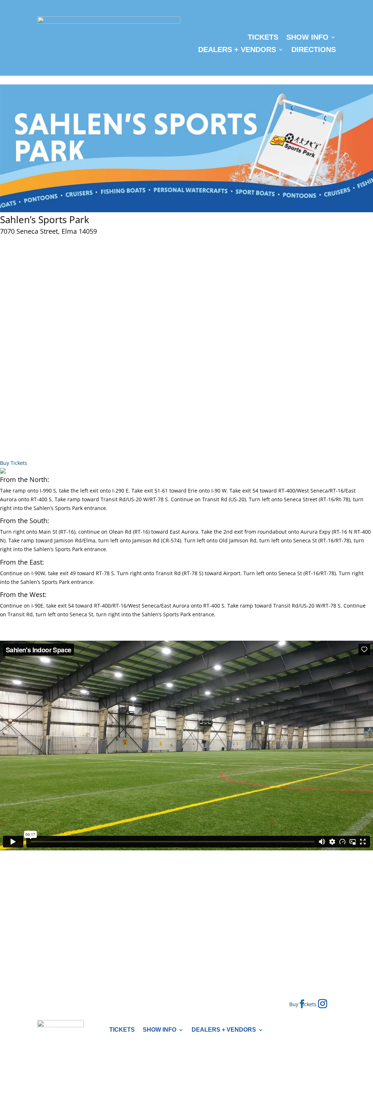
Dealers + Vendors (237, 50)
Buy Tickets (13, 462)
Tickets (263, 37)
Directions (313, 50)
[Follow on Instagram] (323, 1004)
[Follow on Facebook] (302, 1004)
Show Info (307, 37)
